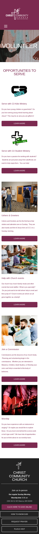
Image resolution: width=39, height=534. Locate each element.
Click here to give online (19, 507)
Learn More (19, 123)
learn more (19, 238)
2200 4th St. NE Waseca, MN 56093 (19, 501)
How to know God (19, 514)
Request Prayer (19, 522)
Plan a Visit (19, 529)
